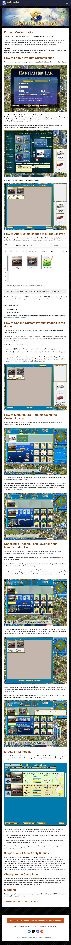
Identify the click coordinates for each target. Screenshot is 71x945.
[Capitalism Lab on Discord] (37, 931)
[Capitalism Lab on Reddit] (41, 931)
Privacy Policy (52, 926)
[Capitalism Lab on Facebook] (29, 931)
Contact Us (42, 926)
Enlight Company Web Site (22, 926)
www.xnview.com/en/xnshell (16, 318)
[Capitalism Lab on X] (33, 931)
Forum (35, 926)
